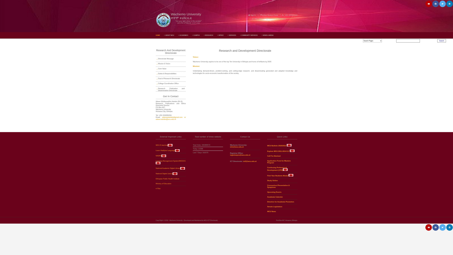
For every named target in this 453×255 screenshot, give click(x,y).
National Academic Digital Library (168, 168)
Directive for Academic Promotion (280, 202)
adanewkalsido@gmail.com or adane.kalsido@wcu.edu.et (171, 118)
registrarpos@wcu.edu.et (240, 155)
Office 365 (258, 19)
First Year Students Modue (278, 176)
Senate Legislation (274, 207)
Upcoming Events (274, 192)
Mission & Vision (164, 64)
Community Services (249, 35)
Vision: (196, 57)
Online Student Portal (270, 15)
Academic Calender (275, 197)
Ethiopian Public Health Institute (167, 179)
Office (221, 35)
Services (232, 35)
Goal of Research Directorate (169, 78)
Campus (196, 35)
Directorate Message (166, 59)
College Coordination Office (168, 83)
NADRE (158, 156)
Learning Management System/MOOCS (170, 161)
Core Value (162, 69)
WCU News (271, 211)
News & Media (268, 35)
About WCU (169, 35)
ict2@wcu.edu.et (250, 161)
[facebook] (435, 4)
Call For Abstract (274, 156)
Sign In (253, 15)
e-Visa (158, 188)
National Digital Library (164, 173)
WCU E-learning (162, 145)
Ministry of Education (163, 184)
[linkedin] (449, 4)
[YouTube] (428, 4)
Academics (183, 35)
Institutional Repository (277, 19)
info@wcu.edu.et (237, 147)
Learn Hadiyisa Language (165, 150)
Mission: (196, 66)
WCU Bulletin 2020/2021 (277, 146)
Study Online (272, 180)
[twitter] (442, 4)
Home (158, 35)
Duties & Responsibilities (167, 73)
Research (209, 35)
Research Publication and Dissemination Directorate (171, 89)
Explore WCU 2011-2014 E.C (278, 151)
